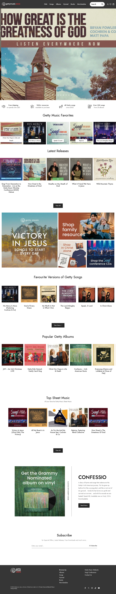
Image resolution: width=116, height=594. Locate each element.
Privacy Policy (14, 588)
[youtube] (99, 588)
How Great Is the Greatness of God (34, 185)
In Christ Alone (67, 306)
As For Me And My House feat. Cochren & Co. (18, 432)
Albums (58, 4)
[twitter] (88, 587)
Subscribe (94, 546)
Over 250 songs (99, 105)
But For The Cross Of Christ (98, 431)
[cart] (113, 4)
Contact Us (88, 575)
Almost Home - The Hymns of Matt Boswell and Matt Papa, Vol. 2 (103, 371)
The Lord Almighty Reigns (94, 141)
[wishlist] (110, 4)
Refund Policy (50, 587)
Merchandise (81, 4)
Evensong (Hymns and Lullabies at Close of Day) (57, 371)
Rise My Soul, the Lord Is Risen (78, 431)
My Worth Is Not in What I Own (10, 307)
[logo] (11, 4)
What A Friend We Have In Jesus (81, 185)
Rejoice (70, 141)
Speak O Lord (47, 141)
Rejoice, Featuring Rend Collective (38, 431)
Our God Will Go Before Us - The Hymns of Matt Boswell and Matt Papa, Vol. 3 (80, 372)
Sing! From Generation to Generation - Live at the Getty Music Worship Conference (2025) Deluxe (11, 188)
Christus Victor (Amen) (106, 307)
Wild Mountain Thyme (104, 184)
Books (73, 4)
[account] (108, 4)
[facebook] (85, 588)
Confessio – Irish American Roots (35, 370)
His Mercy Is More (23, 141)
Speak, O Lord (48, 306)
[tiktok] (95, 588)
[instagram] (92, 588)
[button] (110, 54)
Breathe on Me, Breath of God (58, 185)
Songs (52, 4)
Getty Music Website (92, 570)
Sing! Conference (90, 572)
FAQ (45, 4)
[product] (11, 169)
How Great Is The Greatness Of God (58, 431)
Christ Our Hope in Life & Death (12, 370)
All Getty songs (69, 105)
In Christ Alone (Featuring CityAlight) (86, 308)
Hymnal (65, 4)
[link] (23, 133)
